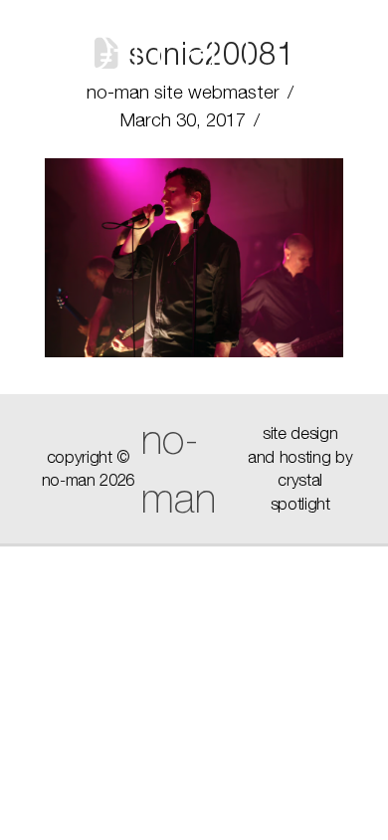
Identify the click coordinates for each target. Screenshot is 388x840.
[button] (317, 50)
